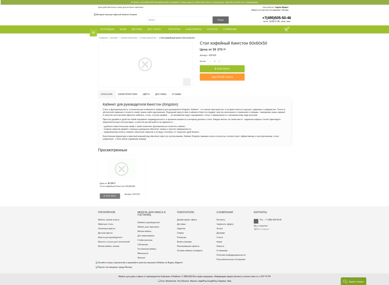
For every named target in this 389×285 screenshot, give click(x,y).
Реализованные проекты (188, 246)
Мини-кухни (143, 253)
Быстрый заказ (222, 77)
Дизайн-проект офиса (187, 220)
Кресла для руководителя (110, 237)
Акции (219, 242)
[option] (121, 178)
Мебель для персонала (148, 227)
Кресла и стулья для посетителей (114, 242)
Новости (220, 246)
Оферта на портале (270, 10)
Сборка (180, 233)
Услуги (220, 228)
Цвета (146, 94)
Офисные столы (105, 224)
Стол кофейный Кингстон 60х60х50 (117, 186)
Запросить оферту (225, 224)
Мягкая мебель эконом (108, 246)
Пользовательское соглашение (231, 259)
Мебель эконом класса (108, 220)
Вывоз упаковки (184, 242)
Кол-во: (203, 61)
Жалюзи (141, 258)
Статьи (220, 237)
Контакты (221, 220)
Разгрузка (181, 237)
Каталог (114, 38)
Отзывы (176, 94)
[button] (353, 281)
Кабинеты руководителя (149, 222)
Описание (107, 94)
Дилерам (221, 233)
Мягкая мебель (144, 231)
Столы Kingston (148, 38)
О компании (222, 250)
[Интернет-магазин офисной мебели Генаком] (115, 14)
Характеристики (127, 94)
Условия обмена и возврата (189, 250)
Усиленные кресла (106, 228)
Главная (103, 38)
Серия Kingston (129, 38)
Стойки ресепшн (145, 240)
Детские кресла (105, 233)
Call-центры (143, 244)
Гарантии (181, 228)
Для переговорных (146, 236)
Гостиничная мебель (147, 249)
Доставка (160, 94)
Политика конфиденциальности (231, 255)
